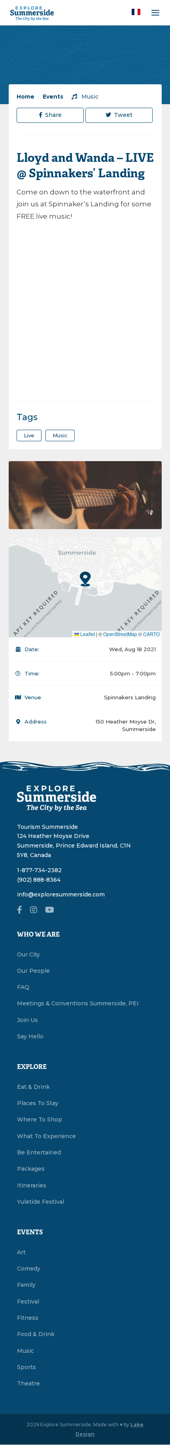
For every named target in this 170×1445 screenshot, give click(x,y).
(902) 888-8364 (38, 879)
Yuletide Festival (40, 1201)
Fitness (27, 1317)
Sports (26, 1367)
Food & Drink (36, 1334)
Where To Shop (39, 1119)
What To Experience (46, 1136)
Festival (28, 1301)
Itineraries (31, 1185)
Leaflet (87, 633)
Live (29, 435)
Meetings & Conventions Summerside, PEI (78, 1003)
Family (26, 1284)
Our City (28, 954)
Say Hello (30, 1036)
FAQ (23, 987)
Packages (31, 1168)
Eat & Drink (33, 1086)
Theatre (28, 1383)
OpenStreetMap (120, 633)
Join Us (27, 1020)
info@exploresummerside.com (61, 894)
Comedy (28, 1268)
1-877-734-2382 (39, 870)
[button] (136, 12)
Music (89, 96)
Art (21, 1252)
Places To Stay (38, 1103)
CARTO (151, 633)
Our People (33, 970)
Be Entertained (39, 1152)
